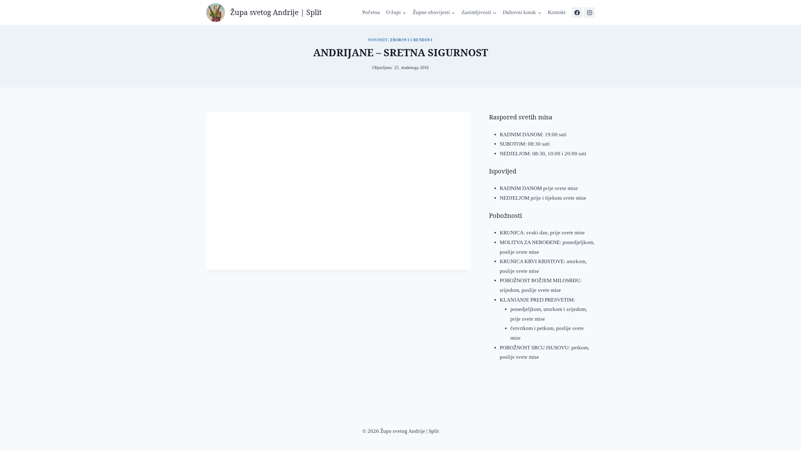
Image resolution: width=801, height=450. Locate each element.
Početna (371, 12)
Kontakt (557, 12)
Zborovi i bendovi (411, 40)
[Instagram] (589, 12)
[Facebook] (577, 12)
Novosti (377, 40)
